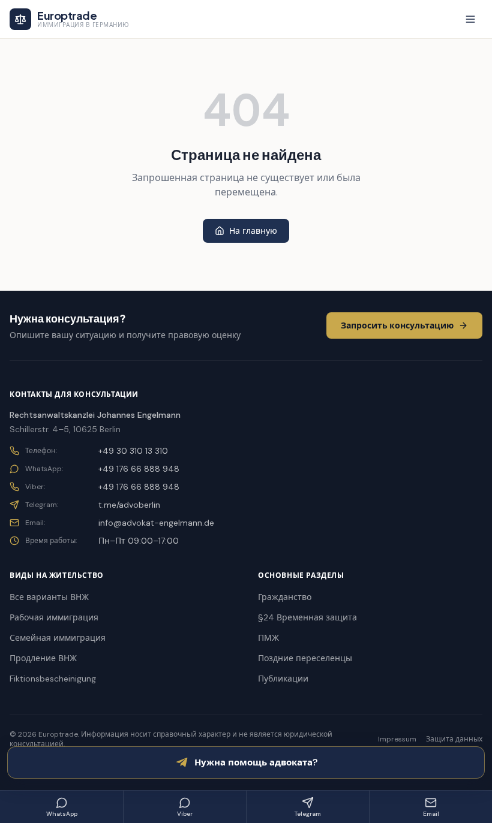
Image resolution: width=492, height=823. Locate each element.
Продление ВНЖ (43, 658)
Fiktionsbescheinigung (53, 678)
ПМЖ (268, 637)
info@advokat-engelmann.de (156, 522)
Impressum (397, 739)
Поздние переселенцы (305, 658)
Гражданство (284, 597)
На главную (253, 230)
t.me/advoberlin (129, 504)
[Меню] (470, 19)
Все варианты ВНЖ (49, 597)
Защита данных (454, 739)
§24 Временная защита (307, 617)
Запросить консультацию (397, 325)
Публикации (283, 678)
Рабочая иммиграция (54, 617)
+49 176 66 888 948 (138, 468)
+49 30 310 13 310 (133, 450)
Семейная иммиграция (58, 637)
